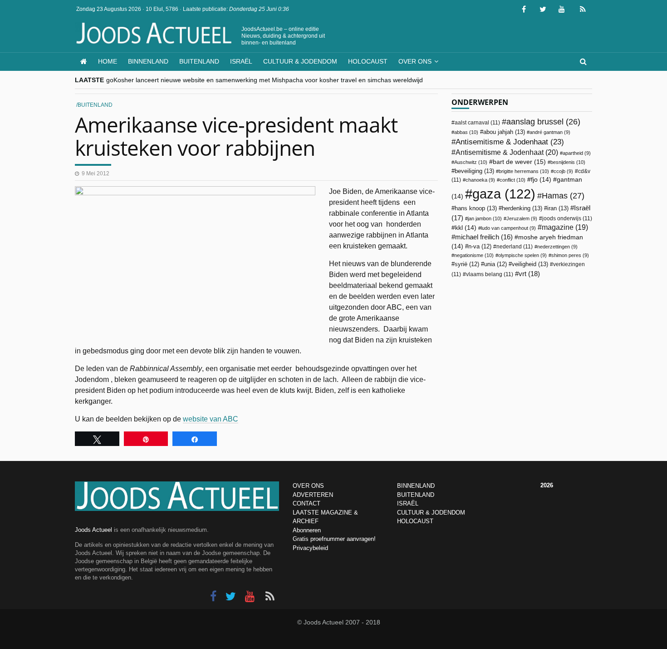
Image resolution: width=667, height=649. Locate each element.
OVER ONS (308, 485)
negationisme (474, 255)
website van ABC (210, 419)
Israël (241, 61)
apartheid (577, 153)
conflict (512, 180)
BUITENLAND (415, 494)
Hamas (563, 195)
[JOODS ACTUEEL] (84, 61)
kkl (465, 227)
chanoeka (480, 180)
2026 (546, 485)
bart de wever (519, 161)
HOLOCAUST (415, 521)
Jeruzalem (521, 218)
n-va (479, 246)
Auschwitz (470, 162)
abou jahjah (504, 132)
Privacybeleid (310, 548)
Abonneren (307, 530)
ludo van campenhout (508, 228)
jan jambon (485, 218)
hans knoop (476, 208)
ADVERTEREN (313, 494)
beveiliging (474, 171)
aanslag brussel (543, 121)
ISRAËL (407, 503)
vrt (529, 273)
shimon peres (570, 255)
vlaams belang (489, 274)
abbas (466, 132)
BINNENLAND (416, 485)
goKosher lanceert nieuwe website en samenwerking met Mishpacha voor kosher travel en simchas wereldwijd (264, 80)
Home (107, 61)
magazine (565, 227)
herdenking (522, 208)
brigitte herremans (524, 171)
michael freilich (484, 237)
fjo (541, 179)
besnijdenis (567, 162)
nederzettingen (557, 246)
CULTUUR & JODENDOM (431, 512)
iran (558, 208)
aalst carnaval (477, 122)
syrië (467, 264)
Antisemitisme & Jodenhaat (510, 141)
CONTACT (306, 503)
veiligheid (530, 264)
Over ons (415, 61)
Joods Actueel (93, 529)
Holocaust (367, 61)
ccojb (563, 171)
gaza (503, 193)
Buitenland (199, 61)
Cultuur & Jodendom (300, 61)
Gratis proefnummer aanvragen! (334, 538)
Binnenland (148, 61)
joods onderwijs (567, 218)
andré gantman (550, 132)
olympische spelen (522, 255)
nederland (514, 246)
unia (495, 264)
